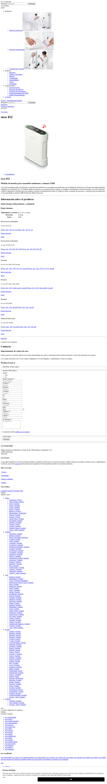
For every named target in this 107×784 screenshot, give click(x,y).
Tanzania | (15, 522)
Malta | (14, 669)
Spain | (14, 686)
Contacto (8, 97)
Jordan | (14, 592)
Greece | (14, 656)
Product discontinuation (17, 95)
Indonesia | (15, 586)
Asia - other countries (16, 628)
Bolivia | (14, 536)
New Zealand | (16, 703)
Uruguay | (15, 569)
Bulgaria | (15, 637)
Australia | (15, 701)
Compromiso (13, 78)
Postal (4, 399)
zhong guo (10, 727)
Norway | (15, 675)
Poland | (14, 676)
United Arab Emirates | (19, 624)
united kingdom (12, 721)
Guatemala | (16, 552)
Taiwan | (14, 618)
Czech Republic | (17, 643)
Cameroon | (15, 500)
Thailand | (15, 620)
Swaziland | (15, 521)
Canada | (14, 539)
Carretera (6, 391)
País (4, 407)
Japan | (14, 590)
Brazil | (18, 537)
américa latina (11, 742)
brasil (8, 738)
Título (5, 373)
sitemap (7, 766)
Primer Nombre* (9, 379)
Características (10, 174)
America (8, 532)
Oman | (14, 603)
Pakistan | (15, 605)
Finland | (14, 650)
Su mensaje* (7, 419)
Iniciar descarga (6, 233)
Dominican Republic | (19, 547)
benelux (9, 745)
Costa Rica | (16, 545)
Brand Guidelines (7, 479)
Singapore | (15, 613)
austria (9, 732)
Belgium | (15, 633)
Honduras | (15, 554)
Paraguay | (15, 564)
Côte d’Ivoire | (16, 502)
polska (9, 734)
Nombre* (6, 383)
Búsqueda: (4, 4)
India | (14, 584)
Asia (6, 575)
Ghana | (14, 507)
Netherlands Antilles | (19, 558)
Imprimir (4, 338)
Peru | (14, 566)
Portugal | (16, 678)
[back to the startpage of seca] (11, 100)
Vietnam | (15, 626)
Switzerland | (16, 690)
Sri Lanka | (15, 616)
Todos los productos (15, 30)
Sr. (6, 377)
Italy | (13, 663)
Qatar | (14, 609)
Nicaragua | (15, 560)
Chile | (14, 541)
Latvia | (14, 665)
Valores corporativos (16, 74)
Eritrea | (14, 505)
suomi (14, 759)
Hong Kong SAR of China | (21, 582)
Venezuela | (15, 571)
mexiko (78, 757)
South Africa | (16, 519)
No (4, 395)
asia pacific (10, 744)
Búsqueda (32, 4)
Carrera (4, 472)
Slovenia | (15, 684)
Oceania (7, 699)
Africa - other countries (16, 530)
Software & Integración (17, 49)
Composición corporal (16, 69)
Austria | (14, 631)
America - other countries (17, 573)
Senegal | (14, 517)
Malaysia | (15, 599)
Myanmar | (15, 601)
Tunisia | (14, 524)
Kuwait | (14, 596)
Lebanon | (15, 598)
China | (18, 581)
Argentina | (15, 534)
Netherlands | (15, 671)
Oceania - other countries (17, 705)
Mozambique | (17, 513)
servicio (17, 464)
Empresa (5, 387)
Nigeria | (14, 515)
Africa (7, 498)
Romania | (15, 680)
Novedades (13, 84)
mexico (9, 730)
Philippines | (16, 607)
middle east (10, 736)
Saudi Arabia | (16, 611)
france (8, 719)
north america (11, 723)
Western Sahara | (17, 528)
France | (14, 652)
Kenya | (14, 509)
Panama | (15, 562)
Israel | (14, 588)
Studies (3, 483)
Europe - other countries (17, 697)
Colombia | (15, 543)
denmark (9, 749)
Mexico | (15, 556)
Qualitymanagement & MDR (18, 93)
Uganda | (15, 526)
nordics (9, 740)
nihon (8, 729)
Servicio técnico (14, 87)
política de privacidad (22, 432)
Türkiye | (15, 622)
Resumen (12, 72)
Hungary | (15, 658)
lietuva (9, 747)
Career (11, 82)
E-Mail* (6, 415)
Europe (7, 629)
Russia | (14, 682)
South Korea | (16, 614)
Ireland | (14, 661)
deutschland (10, 717)
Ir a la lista (4, 112)
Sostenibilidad (13, 80)
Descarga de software (16, 89)
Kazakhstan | (16, 594)
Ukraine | (15, 693)
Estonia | (14, 648)
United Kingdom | (18, 695)
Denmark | (15, 644)
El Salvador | (16, 551)
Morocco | (15, 511)
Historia (11, 76)
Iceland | (14, 659)
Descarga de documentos (17, 91)
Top (2, 763)
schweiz (9, 725)
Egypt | (14, 504)
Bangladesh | (16, 579)
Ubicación (6, 403)
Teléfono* (6, 411)
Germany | (15, 654)
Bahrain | (15, 577)
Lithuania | (15, 667)
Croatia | (14, 639)
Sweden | (15, 688)
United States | (16, 567)
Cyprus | (14, 641)
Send (2, 237)
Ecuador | (15, 549)
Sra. (6, 375)
